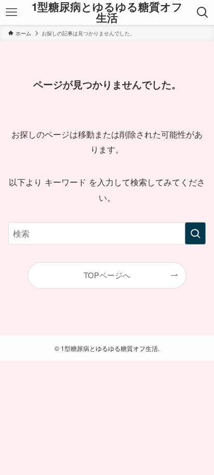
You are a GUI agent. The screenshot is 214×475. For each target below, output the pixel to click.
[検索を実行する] (195, 233)
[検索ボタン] (202, 12)
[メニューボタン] (11, 12)
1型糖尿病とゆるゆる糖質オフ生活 (107, 12)
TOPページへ (107, 274)
